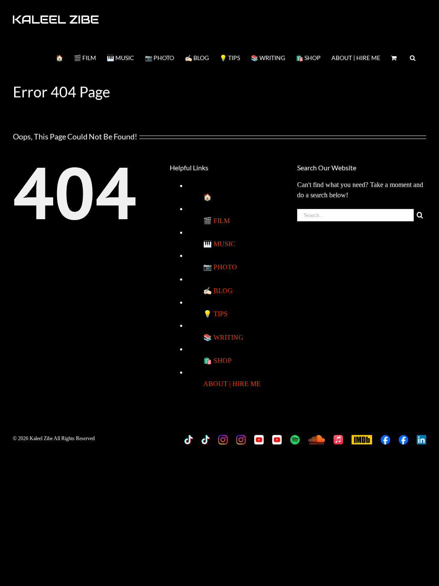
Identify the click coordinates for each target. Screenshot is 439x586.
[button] (412, 57)
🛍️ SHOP (217, 360)
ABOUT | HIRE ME (232, 383)
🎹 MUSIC (219, 244)
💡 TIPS (215, 313)
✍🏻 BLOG (218, 290)
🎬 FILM (216, 220)
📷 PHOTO (220, 267)
